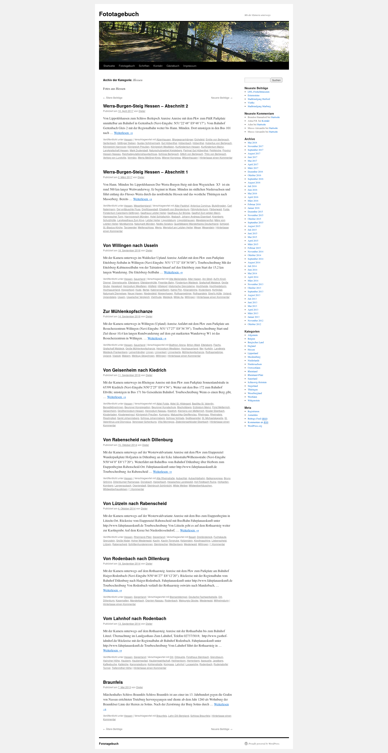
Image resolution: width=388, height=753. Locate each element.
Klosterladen (110, 414)
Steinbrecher (161, 544)
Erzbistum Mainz (202, 407)
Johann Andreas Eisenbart (196, 216)
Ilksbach (175, 216)
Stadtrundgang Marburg (259, 106)
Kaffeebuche (110, 664)
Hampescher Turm (113, 216)
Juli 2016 (252, 186)
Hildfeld (152, 286)
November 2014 (255, 251)
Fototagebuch (119, 13)
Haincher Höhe (111, 660)
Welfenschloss (146, 227)
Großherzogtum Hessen (131, 410)
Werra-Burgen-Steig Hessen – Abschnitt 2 (145, 106)
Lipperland (253, 353)
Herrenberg (193, 660)
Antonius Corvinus (200, 205)
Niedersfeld (150, 293)
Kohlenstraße (155, 664)
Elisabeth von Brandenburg (174, 209)
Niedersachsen (255, 364)
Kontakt (157, 66)
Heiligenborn (178, 660)
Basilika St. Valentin (203, 403)
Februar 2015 (254, 247)
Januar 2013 (253, 316)
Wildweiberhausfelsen (115, 489)
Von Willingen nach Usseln (130, 245)
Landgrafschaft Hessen (116, 150)
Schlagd (224, 223)
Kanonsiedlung (138, 664)
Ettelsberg (133, 282)
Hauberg (126, 660)
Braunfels (113, 682)
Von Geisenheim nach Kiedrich (134, 370)
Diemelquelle (119, 282)
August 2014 (254, 262)
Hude (138, 289)
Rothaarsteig (200, 293)
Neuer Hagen (135, 293)
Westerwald (190, 544)
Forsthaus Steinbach (197, 657)
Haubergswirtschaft (159, 660)
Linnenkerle (174, 352)
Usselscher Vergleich (138, 297)
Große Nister (123, 540)
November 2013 (255, 284)
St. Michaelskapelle (212, 418)
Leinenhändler (137, 352)
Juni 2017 (252, 157)
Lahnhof (179, 664)
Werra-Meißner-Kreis (149, 157)
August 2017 (254, 153)
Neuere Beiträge (221, 97)
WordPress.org (255, 425)
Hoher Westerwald (141, 540)
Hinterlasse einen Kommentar (216, 157)
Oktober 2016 (254, 175)
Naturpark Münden (144, 223)
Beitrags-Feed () (258, 418)
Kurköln (209, 348)
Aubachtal (181, 478)
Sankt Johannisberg (128, 418)
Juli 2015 (252, 229)
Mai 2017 (252, 160)
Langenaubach (123, 485)
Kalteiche (123, 664)
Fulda (226, 209)
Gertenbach (109, 143)
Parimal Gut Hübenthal (195, 150)
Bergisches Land (256, 342)
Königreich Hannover (114, 146)
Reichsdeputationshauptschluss (139, 154)
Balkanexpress (214, 478)
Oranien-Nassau (154, 600)
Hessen (128, 139)
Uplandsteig (109, 297)
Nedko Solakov (164, 223)
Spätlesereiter (193, 418)
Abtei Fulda (162, 403)
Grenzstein (109, 540)
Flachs (217, 344)
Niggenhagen (165, 293)
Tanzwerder (130, 227)
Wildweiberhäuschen (200, 485)
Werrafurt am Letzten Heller (178, 227)
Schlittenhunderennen (140, 544)
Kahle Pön (176, 289)
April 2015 (253, 240)
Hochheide (202, 286)
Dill (220, 596)
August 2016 (254, 182)
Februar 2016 (254, 204)
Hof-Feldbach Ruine (205, 481)
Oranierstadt (139, 485)
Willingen (190, 297)
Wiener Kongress (171, 157)
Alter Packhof (182, 205)
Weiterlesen (123, 133)
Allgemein (253, 335)
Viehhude (156, 297)
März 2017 (253, 167)
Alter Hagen (194, 278)
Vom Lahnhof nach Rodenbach (134, 618)
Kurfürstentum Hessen (187, 146)
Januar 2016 (253, 207)
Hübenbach (184, 143)
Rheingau (203, 414)
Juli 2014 (252, 266)
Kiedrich (172, 410)
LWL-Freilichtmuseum (258, 91)
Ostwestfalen (254, 367)
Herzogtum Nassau (155, 410)
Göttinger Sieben (126, 143)
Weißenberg (176, 544)
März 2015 (253, 244)
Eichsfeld (199, 139)
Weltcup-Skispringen (143, 355)
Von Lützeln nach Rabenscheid (135, 503)
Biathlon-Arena (177, 344)
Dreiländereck (204, 537)
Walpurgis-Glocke (188, 600)
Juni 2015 (252, 233)
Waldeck (167, 297)
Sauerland (139, 278)
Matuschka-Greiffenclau (184, 414)
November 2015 (255, 215)
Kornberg (108, 485)
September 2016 (255, 178)
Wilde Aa (178, 297)
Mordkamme (126, 223)
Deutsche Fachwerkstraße (203, 596)
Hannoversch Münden (136, 216)
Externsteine (253, 95)
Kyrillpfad (217, 289)
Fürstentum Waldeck (186, 282)
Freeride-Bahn (166, 282)
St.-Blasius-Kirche (113, 227)
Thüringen (253, 389)
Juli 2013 (252, 298)
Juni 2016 (252, 189)
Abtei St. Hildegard (180, 403)
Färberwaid (215, 209)
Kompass (169, 664)
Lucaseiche (192, 664)
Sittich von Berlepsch (191, 154)
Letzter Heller (153, 220)
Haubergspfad (140, 660)
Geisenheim (109, 410)
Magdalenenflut (204, 220)
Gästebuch (173, 66)
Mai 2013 (252, 305)
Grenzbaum (216, 657)
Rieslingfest (109, 418)
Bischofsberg (184, 407)
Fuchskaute (220, 537)
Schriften (144, 66)
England (252, 345)
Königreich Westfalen (162, 146)
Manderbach (137, 600)
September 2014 (255, 258)
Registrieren (253, 411)
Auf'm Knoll (219, 278)
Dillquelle (180, 657)
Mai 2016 (252, 193)
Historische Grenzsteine (182, 286)
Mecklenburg (254, 356)
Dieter (142, 111)
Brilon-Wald (193, 344)
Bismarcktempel (178, 596)
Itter (201, 348)
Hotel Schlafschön (160, 216)
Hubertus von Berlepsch (218, 143)
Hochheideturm (217, 286)
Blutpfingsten (219, 205)
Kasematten (122, 600)
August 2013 (254, 295)
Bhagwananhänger (182, 139)
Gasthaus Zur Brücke (178, 212)
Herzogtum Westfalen (135, 286)
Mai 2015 (252, 236)
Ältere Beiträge (112, 97)
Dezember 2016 (255, 171)
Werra (158, 227)
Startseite (109, 66)
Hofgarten (223, 481)
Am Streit (207, 278)
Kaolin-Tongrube (170, 540)
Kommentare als (258, 422)
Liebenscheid (219, 540)
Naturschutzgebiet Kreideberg (165, 150)
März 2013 (253, 313)
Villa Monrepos (166, 421)
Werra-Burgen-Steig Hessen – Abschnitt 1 (145, 172)
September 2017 (255, 149)
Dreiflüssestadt (150, 209)
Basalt (192, 537)
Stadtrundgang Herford (259, 98)
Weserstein (208, 227)
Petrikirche (215, 150)
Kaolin (156, 540)
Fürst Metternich (221, 407)
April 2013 (253, 309)
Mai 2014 (252, 273)
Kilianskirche (190, 289)
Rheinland (252, 371)
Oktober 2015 (254, 218)
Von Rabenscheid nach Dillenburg (138, 439)
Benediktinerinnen (113, 407)
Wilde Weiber (180, 485)
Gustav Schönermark (148, 143)
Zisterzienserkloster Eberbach (192, 421)
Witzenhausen (190, 157)
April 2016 (253, 197)
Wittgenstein (254, 400)
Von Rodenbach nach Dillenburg (136, 558)
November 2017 (255, 146)
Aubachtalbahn (196, 478)
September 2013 (255, 291)
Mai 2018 (252, 142)
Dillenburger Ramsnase (126, 481)
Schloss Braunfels (200, 715)
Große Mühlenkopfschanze (140, 348)
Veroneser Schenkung (144, 421)
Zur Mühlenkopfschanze (128, 311)
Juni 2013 (252, 302)
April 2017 (253, 164)
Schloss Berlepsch (168, 154)
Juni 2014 (252, 269)
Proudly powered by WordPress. (264, 743)
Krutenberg (205, 289)
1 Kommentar (136, 489)
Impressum (189, 66)
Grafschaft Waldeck (209, 282)
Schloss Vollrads (175, 418)
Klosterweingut (126, 414)
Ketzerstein (186, 540)
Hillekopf (162, 286)
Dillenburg (109, 600)
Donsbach (146, 481)
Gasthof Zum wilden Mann (206, 212)
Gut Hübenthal (169, 143)
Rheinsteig (216, 414)
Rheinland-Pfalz (143, 537)
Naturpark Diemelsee (115, 293)
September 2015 (255, 222)
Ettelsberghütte (148, 282)
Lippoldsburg (168, 220)
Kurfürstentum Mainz (212, 146)
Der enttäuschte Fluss (128, 209)
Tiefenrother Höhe (122, 667)
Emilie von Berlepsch (217, 139)
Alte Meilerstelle (178, 278)
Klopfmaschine (202, 540)
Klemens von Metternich (191, 410)
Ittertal (146, 289)
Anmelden (253, 414)
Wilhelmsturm (221, 600)
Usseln (121, 297)
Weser (197, 227)
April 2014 (253, 276)
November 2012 (255, 320)
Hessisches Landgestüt (180, 481)
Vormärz (132, 157)
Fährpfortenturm (199, 209)
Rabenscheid (119, 544)
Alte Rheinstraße (165, 478)
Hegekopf (116, 286)
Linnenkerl (161, 352)
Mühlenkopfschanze (193, 352)
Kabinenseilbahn (160, 289)
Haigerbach (159, 481)
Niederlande (253, 360)
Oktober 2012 (254, 324)
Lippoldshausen (186, 220)
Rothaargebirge (183, 293)
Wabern (126, 355)
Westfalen (252, 396)
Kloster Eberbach (215, 410)
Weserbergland (142, 205)
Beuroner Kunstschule (164, 407)
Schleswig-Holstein (257, 382)
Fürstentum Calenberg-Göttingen (121, 212)
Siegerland (159, 537)
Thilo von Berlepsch (215, 154)
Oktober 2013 (254, 287)
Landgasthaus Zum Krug (130, 220)
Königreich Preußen (139, 146)
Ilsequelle (206, 660)
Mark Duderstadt (139, 150)
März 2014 (253, 280)
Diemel (107, 282)
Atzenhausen (163, 139)
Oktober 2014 (254, 255)
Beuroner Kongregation (137, 407)
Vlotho (251, 102)
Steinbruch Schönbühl (159, 485)
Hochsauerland (111, 289)
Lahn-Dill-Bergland (178, 715)
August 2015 (254, 226)
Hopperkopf (127, 289)
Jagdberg (218, 660)
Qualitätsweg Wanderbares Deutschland (196, 223)
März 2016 (253, 200)
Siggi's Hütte (215, 293)
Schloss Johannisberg (152, 418)
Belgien (251, 338)
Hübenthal (198, 143)
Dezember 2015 (255, 211)
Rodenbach (171, 600)
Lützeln (107, 544)
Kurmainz (164, 414)
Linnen (150, 352)
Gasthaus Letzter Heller (153, 212)
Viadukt (116, 355)
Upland (227, 293)
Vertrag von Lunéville (114, 157)
